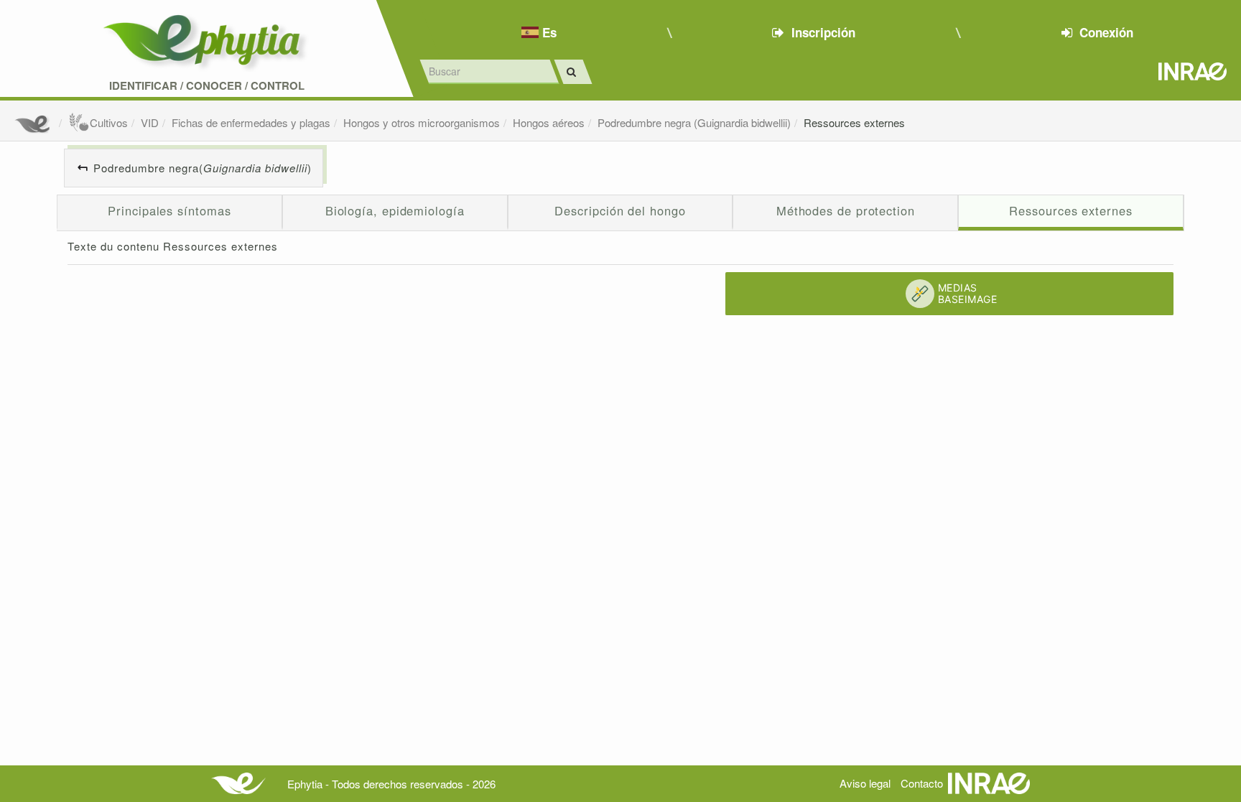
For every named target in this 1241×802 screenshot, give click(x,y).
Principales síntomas (169, 210)
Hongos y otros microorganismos (421, 122)
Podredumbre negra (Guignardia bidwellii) (694, 122)
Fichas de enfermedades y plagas (251, 122)
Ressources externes (854, 122)
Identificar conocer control (207, 85)
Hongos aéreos (549, 122)
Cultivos (109, 122)
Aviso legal (865, 783)
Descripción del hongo (619, 210)
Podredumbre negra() (202, 167)
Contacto (922, 783)
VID (150, 122)
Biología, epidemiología (395, 210)
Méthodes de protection (845, 210)
